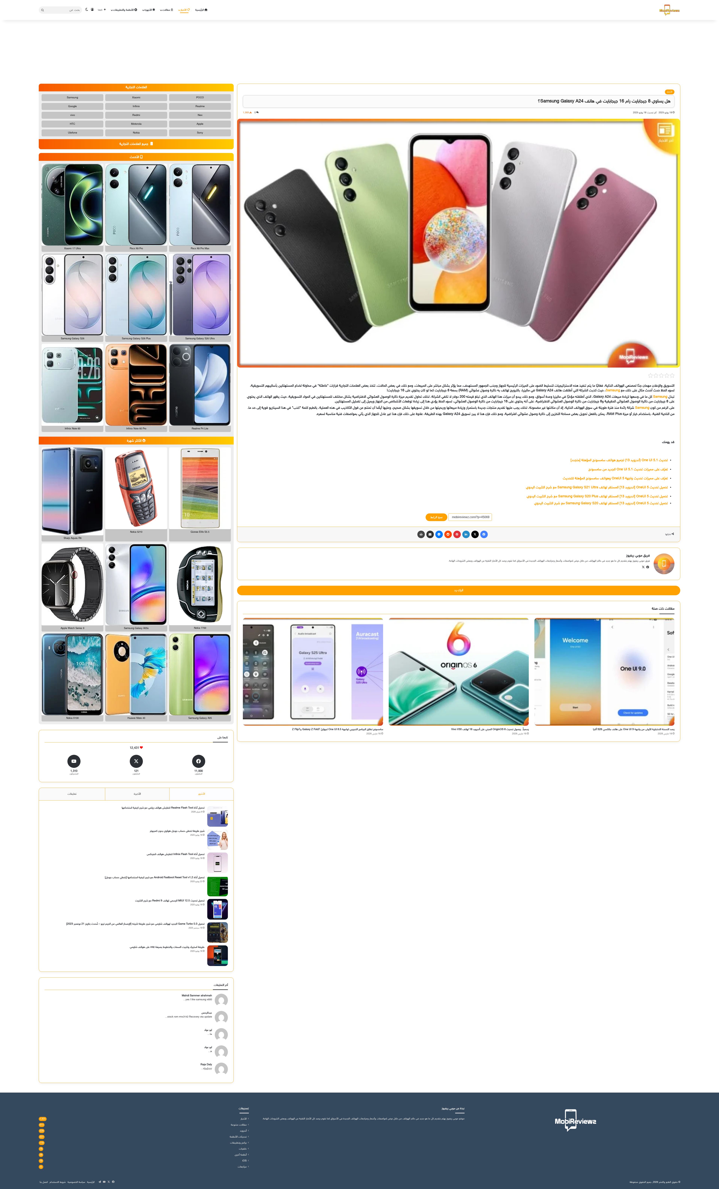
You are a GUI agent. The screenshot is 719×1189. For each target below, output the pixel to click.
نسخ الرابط (436, 517)
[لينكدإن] (466, 534)
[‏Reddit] (448, 534)
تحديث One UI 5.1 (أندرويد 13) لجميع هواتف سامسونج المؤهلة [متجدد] (619, 460)
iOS (244, 1160)
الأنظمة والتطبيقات (123, 10)
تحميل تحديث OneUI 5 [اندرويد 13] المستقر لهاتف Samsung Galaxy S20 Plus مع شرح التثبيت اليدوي (597, 497)
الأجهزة (149, 10)
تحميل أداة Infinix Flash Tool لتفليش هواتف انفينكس (175, 854)
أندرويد (243, 1130)
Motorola (136, 124)
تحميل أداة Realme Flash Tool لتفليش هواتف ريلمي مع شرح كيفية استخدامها (163, 807)
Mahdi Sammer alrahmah (197, 995)
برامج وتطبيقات (238, 1142)
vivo (72, 115)
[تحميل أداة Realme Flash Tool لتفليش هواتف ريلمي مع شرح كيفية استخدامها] (217, 816)
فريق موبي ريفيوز (638, 556)
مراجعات (242, 1166)
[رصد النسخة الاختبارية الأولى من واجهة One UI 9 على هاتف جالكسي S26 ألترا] (604, 672)
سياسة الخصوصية (76, 1182)
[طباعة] (421, 534)
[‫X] (475, 534)
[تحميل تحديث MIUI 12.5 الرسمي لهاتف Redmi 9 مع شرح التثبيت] (217, 909)
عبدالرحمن (206, 1012)
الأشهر (201, 794)
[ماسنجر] (439, 534)
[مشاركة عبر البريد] (430, 534)
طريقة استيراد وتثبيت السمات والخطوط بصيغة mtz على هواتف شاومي (167, 947)
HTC (72, 124)
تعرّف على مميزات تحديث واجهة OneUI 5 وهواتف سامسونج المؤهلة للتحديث (615, 479)
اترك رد (458, 590)
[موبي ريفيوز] (669, 10)
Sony (200, 132)
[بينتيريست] (457, 534)
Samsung (613, 391)
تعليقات (72, 794)
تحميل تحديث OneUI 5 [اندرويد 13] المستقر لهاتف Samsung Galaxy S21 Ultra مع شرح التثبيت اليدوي (597, 488)
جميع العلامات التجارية (134, 144)
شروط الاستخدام (58, 1182)
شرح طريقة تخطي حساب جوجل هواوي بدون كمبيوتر (177, 831)
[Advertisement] (359, 52)
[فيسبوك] (484, 534)
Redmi (136, 115)
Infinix (136, 106)
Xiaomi (136, 97)
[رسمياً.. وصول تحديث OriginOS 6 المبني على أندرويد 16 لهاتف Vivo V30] (459, 672)
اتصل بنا (44, 1182)
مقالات (166, 10)
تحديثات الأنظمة (238, 1136)
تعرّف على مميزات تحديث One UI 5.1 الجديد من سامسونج (628, 470)
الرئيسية (199, 10)
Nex (200, 115)
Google (72, 106)
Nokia (136, 132)
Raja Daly (206, 1064)
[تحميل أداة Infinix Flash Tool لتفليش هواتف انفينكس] (217, 863)
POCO (200, 97)
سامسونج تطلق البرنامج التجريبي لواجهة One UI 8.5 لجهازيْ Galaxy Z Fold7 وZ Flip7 (337, 729)
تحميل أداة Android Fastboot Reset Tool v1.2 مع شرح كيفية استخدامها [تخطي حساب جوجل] (154, 877)
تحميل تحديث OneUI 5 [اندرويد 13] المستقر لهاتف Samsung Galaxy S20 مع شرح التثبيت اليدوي (601, 503)
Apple (200, 124)
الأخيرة (137, 794)
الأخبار (183, 10)
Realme (200, 106)
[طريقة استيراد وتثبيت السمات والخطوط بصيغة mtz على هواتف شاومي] (217, 955)
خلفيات (243, 1148)
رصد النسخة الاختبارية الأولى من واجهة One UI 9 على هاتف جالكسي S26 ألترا (633, 729)
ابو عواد (208, 1030)
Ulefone (72, 132)
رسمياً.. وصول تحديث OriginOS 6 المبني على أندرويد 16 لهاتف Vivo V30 (490, 729)
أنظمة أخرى (241, 1154)
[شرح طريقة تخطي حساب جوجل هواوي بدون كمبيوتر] (217, 839)
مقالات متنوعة (239, 1124)
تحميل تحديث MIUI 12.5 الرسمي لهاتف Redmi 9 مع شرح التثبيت (169, 900)
